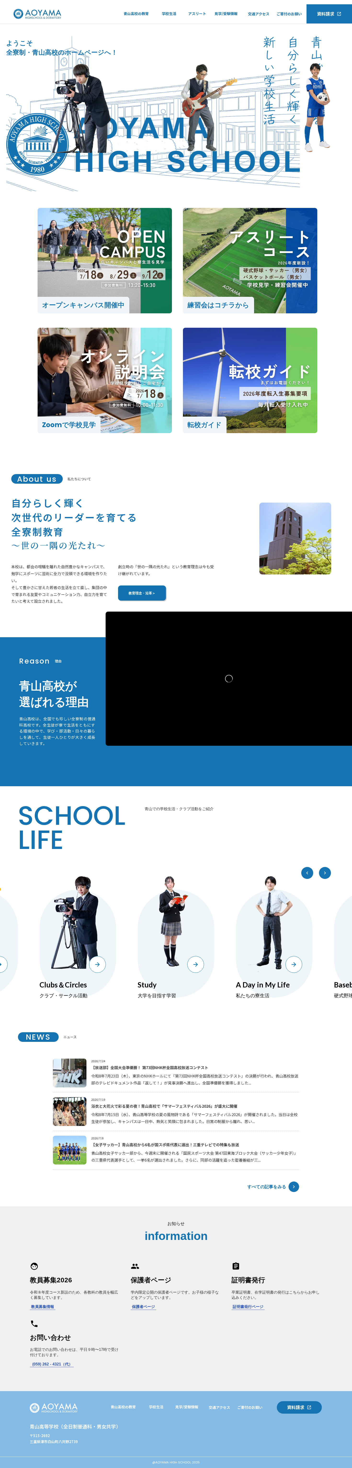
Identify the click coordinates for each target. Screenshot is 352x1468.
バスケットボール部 (204, 45)
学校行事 (169, 26)
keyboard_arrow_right (294, 1187)
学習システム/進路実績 (129, 1419)
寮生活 (167, 45)
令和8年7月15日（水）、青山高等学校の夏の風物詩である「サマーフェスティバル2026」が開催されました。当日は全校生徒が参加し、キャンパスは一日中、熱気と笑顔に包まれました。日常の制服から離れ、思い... (194, 1118)
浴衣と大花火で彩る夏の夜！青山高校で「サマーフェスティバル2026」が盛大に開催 (164, 1106)
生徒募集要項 (225, 55)
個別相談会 (158, 1448)
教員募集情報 (42, 1307)
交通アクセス (258, 13)
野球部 (193, 36)
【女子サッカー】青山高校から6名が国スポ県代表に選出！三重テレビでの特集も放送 (165, 1144)
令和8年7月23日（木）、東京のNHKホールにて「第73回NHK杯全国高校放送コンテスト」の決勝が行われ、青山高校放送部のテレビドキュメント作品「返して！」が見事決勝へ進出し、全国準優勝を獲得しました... (194, 1079)
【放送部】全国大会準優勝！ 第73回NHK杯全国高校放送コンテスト (149, 1067)
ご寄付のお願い (289, 13)
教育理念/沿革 (135, 45)
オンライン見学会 (229, 45)
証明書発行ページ (248, 1307)
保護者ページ (143, 1307)
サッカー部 (197, 26)
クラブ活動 (171, 36)
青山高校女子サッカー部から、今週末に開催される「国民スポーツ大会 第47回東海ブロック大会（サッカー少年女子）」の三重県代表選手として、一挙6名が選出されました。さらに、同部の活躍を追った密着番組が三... (194, 1156)
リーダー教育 (121, 1438)
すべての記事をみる (266, 1186)
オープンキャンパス (231, 25)
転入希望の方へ (227, 35)
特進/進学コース (137, 25)
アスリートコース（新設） (145, 35)
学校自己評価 (134, 55)
